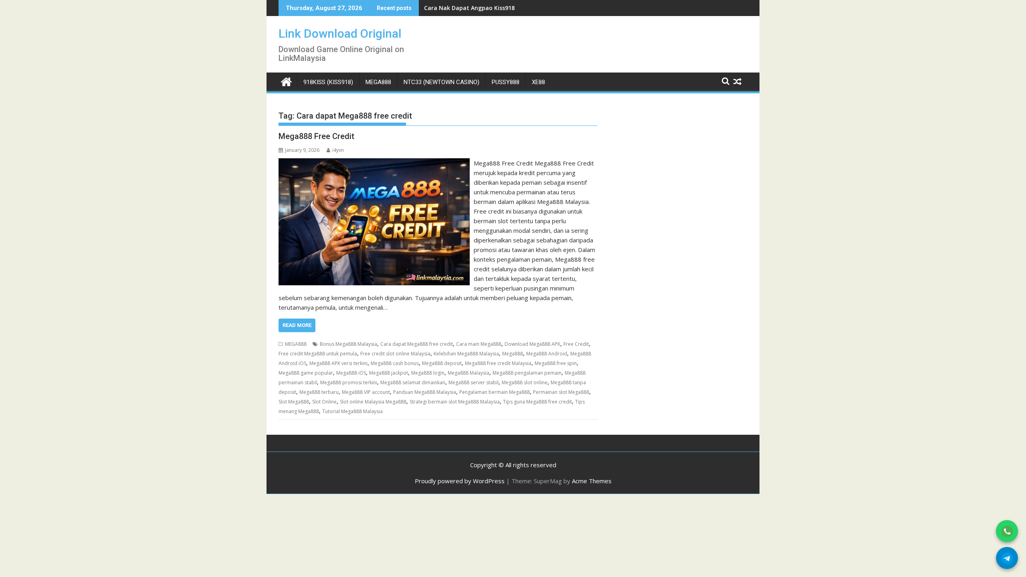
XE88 (538, 82)
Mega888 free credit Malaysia (498, 363)
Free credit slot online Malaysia (395, 353)
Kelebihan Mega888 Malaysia (466, 353)
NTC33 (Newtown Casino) (441, 82)
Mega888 (512, 353)
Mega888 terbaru (319, 392)
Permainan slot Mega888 (561, 392)
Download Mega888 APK (532, 344)
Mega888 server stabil (473, 382)
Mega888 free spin (556, 363)
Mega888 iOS (351, 372)
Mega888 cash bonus (395, 363)
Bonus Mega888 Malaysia (348, 344)
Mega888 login (427, 372)
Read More (297, 325)
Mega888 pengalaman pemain (527, 372)
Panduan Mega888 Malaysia (424, 392)
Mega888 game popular (306, 372)
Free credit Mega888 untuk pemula (318, 353)
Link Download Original (340, 33)
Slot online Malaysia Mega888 (373, 401)
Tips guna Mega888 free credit (537, 401)
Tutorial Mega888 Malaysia (352, 411)
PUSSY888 (505, 82)
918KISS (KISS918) (328, 82)
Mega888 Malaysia (468, 372)
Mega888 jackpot (388, 372)
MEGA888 (378, 82)
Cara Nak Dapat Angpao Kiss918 (469, 8)
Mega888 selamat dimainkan (412, 382)
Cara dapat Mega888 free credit (416, 344)
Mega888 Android (546, 353)
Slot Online (324, 401)
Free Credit (576, 344)
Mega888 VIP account (366, 392)
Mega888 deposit (442, 363)
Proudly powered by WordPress (460, 481)
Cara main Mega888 (478, 344)
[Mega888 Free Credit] (374, 163)
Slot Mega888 (294, 401)
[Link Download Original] (286, 81)
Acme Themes (592, 481)
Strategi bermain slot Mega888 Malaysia (455, 401)
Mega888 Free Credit (316, 136)
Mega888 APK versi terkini (338, 363)
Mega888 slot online (524, 382)
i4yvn (338, 150)
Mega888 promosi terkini (348, 382)
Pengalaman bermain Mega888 (494, 392)
